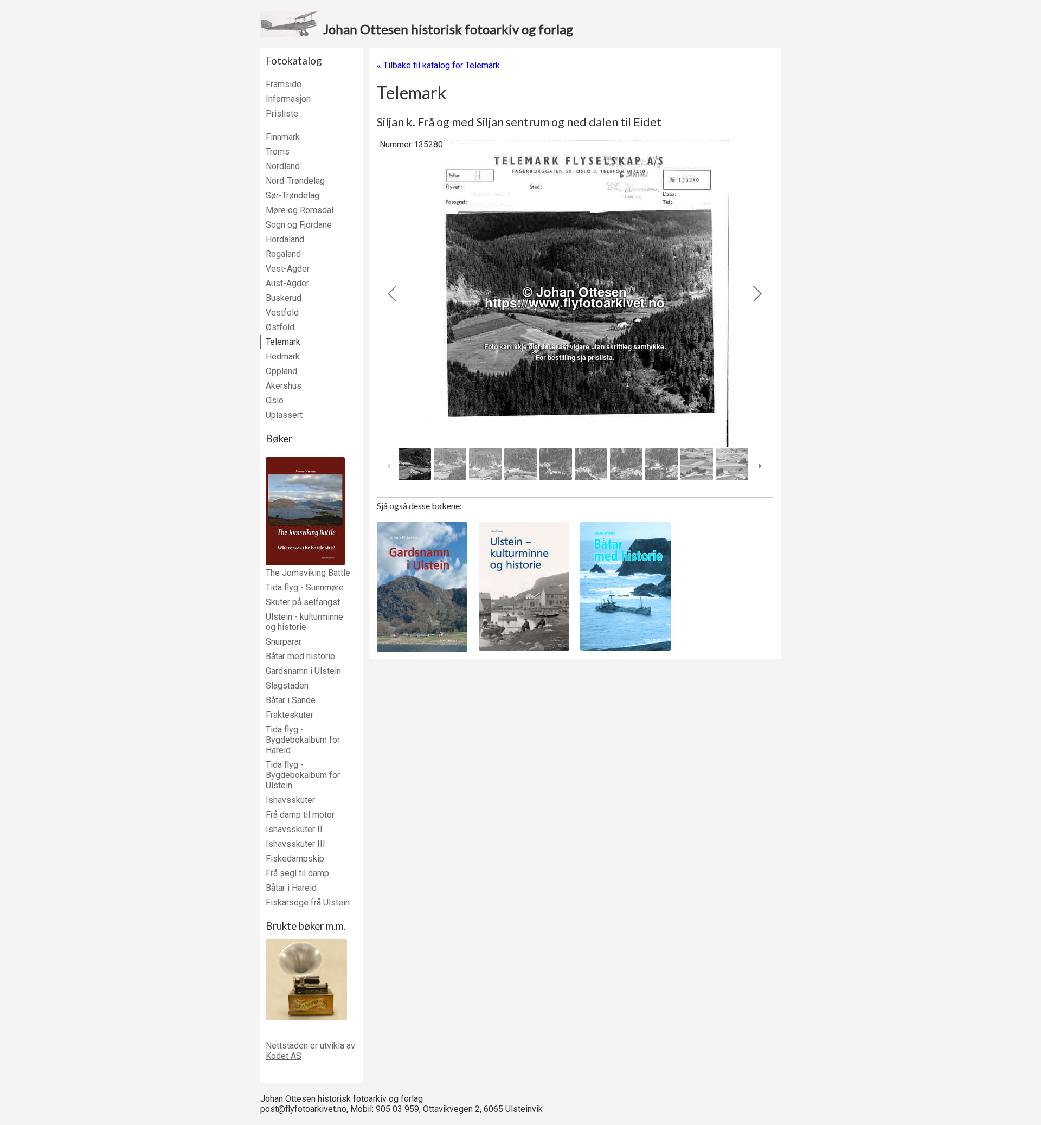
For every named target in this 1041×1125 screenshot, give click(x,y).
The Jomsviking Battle (308, 573)
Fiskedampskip (295, 858)
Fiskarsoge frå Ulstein (308, 902)
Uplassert (284, 415)
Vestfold (282, 312)
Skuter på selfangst (303, 602)
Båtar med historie (300, 656)
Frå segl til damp (297, 873)
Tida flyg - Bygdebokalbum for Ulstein (303, 775)
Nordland (283, 166)
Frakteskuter (289, 715)
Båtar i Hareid (291, 888)
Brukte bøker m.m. (305, 926)
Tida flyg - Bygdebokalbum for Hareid (303, 739)
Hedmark (283, 356)
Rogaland (283, 254)
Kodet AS (283, 1056)
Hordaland (285, 239)
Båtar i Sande (291, 700)
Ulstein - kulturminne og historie (304, 622)
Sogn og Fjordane (299, 225)
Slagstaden (287, 685)
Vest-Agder (288, 268)
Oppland (281, 371)
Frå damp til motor (300, 814)
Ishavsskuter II (294, 829)
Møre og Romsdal (299, 210)
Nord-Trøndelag (295, 181)
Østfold (280, 327)
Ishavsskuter (290, 800)
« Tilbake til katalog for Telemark (438, 65)
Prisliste (282, 113)
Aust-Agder (287, 283)
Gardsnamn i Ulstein (303, 671)
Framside (283, 84)
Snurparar (283, 642)
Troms (278, 151)
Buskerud (283, 298)
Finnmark (283, 137)
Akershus (283, 386)
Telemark (283, 342)
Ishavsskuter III (295, 844)
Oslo (275, 400)
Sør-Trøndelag (292, 195)
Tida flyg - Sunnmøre (305, 587)
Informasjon (288, 99)
